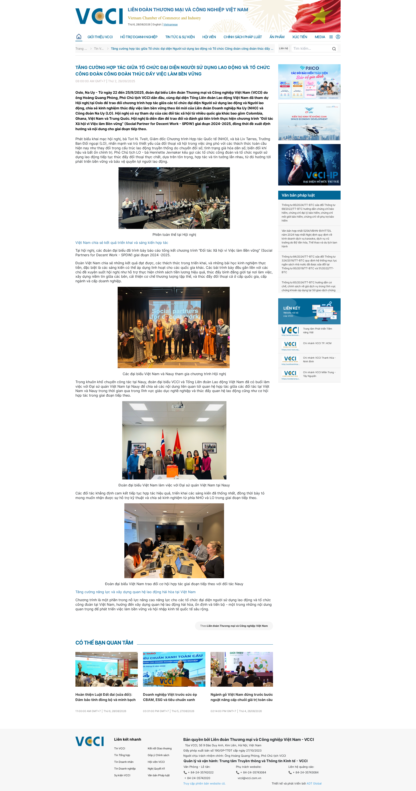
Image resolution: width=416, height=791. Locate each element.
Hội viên (209, 37)
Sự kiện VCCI (122, 775)
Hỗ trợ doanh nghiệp (139, 37)
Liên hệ (283, 48)
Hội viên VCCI (156, 761)
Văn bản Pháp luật (159, 775)
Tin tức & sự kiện (180, 37)
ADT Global (314, 783)
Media (320, 37)
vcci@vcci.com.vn (249, 778)
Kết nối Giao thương (160, 748)
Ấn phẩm (277, 37)
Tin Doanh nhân (123, 761)
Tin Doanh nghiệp (125, 768)
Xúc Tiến (299, 37)
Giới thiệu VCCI (100, 37)
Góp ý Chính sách (158, 755)
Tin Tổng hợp (122, 755)
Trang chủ (81, 48)
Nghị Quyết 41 (156, 768)
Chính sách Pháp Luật (243, 37)
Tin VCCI (99, 48)
